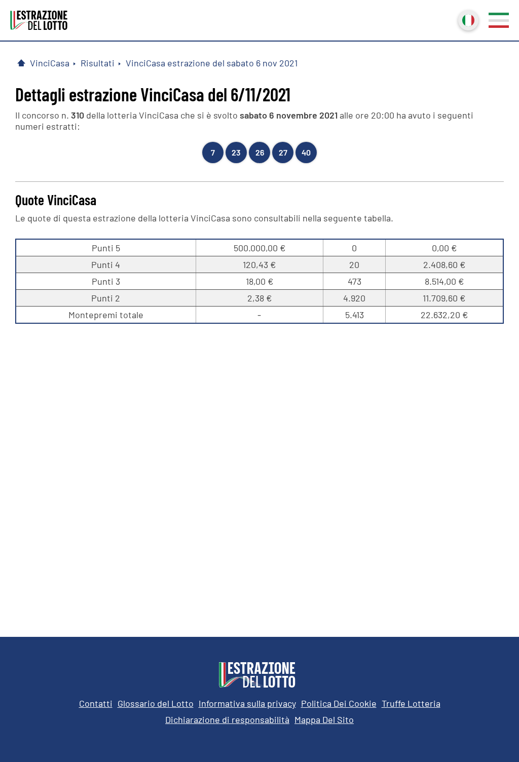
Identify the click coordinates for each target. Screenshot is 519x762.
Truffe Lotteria (411, 703)
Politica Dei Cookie (339, 703)
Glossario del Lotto (156, 703)
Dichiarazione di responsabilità (227, 719)
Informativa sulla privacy (247, 703)
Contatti (96, 703)
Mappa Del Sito (324, 719)
